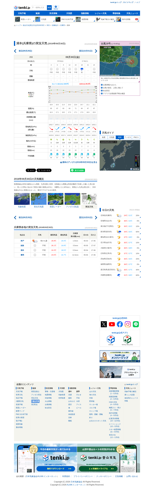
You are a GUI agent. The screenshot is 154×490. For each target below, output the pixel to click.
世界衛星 (61, 398)
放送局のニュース (131, 398)
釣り (91, 417)
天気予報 (22, 13)
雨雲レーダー (21, 408)
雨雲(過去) (35, 391)
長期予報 (19, 404)
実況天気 (34, 398)
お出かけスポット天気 (97, 421)
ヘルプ (137, 2)
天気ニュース (132, 13)
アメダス (128, 137)
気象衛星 (61, 395)
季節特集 (116, 13)
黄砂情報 (19, 427)
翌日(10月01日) (85, 51)
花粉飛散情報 (114, 392)
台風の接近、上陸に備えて (113, 88)
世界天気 (19, 395)
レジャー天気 (100, 13)
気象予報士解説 (130, 391)
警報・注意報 (50, 391)
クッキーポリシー (104, 476)
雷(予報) (19, 421)
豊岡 (22, 255)
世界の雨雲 (20, 417)
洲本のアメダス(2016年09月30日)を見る (79, 162)
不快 (78, 398)
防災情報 (53, 13)
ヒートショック (115, 425)
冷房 (78, 401)
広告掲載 (119, 476)
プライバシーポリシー (83, 476)
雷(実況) (34, 404)
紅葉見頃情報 (114, 420)
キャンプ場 (93, 411)
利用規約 (66, 476)
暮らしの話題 (130, 395)
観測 (38, 13)
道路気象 (19, 424)
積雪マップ (20, 411)
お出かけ (71, 401)
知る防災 (106, 90)
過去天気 (35, 401)
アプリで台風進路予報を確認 (114, 93)
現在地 (56, 9)
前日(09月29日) (25, 51)
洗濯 (70, 395)
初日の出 (114, 436)
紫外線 (70, 411)
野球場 (91, 401)
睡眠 (70, 421)
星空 (70, 404)
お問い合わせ (132, 476)
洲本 (22, 250)
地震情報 (48, 395)
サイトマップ (128, 2)
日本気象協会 (31, 476)
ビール (78, 408)
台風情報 (48, 404)
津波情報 (48, 398)
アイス (78, 404)
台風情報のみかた (109, 85)
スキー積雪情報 (115, 430)
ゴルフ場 (92, 408)
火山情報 (48, 401)
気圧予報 (19, 398)
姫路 (22, 245)
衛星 (103, 137)
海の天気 (92, 395)
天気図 (69, 13)
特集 (126, 401)
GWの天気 (113, 403)
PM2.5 (136, 137)
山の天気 (92, 391)
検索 (49, 7)
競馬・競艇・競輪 (96, 414)
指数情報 (85, 13)
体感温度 (71, 414)
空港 (91, 398)
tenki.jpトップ (116, 2)
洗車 (70, 417)
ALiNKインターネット (47, 476)
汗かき (78, 395)
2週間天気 (20, 401)
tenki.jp (22, 8)
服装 (70, 398)
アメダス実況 (36, 395)
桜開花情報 (113, 398)
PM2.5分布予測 (22, 414)
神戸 (22, 241)
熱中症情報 (113, 414)
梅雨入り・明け (115, 409)
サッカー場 (93, 404)
